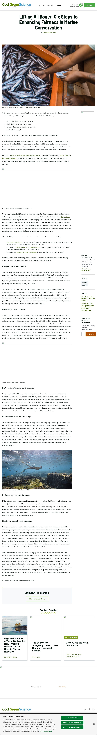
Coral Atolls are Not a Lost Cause (77, 644)
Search (50, 5)
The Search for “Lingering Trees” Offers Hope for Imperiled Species (45, 646)
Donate (89, 5)
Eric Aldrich (36, 657)
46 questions (65, 217)
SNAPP (84, 285)
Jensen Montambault (49, 32)
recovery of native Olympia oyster (27, 247)
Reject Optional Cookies (72, 722)
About (58, 5)
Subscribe (90, 334)
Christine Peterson (10, 657)
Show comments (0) (35, 599)
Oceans (84, 282)
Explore (41, 5)
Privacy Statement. (46, 731)
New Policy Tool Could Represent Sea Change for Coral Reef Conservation (87, 307)
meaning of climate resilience (26, 252)
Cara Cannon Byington (73, 654)
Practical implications (14, 242)
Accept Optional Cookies (72, 727)
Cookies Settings (72, 717)
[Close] (94, 724)
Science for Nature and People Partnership (25, 155)
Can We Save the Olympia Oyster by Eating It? (88, 298)
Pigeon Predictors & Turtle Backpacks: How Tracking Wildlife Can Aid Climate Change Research (14, 645)
